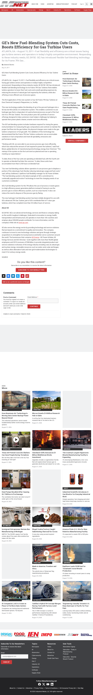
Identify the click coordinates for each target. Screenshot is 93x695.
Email (2, 653)
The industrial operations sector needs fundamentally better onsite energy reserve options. (16, 423)
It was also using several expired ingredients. (43, 535)
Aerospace (67, 449)
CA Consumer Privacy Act (68, 688)
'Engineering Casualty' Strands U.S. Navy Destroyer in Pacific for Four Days (76, 606)
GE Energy (35, 237)
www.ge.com (23, 223)
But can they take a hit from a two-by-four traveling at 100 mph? (15, 458)
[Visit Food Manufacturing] (20, 634)
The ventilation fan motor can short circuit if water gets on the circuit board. (16, 498)
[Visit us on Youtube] (47, 684)
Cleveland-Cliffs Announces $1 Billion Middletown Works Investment (71, 117)
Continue (34, 306)
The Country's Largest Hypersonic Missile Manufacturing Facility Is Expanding (76, 455)
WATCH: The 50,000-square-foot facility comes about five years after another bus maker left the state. (15, 536)
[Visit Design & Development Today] (6, 634)
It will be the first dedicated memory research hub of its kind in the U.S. (44, 419)
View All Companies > (77, 141)
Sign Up (6, 662)
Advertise (29, 688)
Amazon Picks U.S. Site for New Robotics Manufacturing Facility (75, 530)
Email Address (33, 297)
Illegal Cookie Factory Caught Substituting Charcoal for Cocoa (44, 530)
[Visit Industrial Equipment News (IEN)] (33, 634)
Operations (37, 409)
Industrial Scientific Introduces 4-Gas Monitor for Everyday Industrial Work (76, 494)
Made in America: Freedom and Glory (44, 567)
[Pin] (22, 276)
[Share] (8, 276)
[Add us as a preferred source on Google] (27, 276)
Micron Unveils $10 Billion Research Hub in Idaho (70, 93)
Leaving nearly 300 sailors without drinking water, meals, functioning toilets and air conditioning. (77, 613)
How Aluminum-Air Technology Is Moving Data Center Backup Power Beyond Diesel (71, 81)
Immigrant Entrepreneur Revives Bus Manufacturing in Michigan (16, 530)
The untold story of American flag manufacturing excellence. (43, 572)
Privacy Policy (38, 688)
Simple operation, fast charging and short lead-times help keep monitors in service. (76, 500)
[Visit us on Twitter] (43, 684)
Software (6, 600)
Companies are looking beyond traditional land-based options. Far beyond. (15, 609)
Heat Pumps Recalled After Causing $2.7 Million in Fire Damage (15, 493)
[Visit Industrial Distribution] (59, 635)
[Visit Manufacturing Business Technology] (86, 634)
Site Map (80, 688)
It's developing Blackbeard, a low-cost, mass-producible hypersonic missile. (75, 461)
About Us (12, 688)
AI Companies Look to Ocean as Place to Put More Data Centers (14, 605)
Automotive (37, 449)
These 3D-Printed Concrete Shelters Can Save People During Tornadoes (71, 105)
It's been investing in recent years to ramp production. (76, 574)
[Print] (3, 276)
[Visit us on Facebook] (39, 684)
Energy (5, 409)
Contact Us (20, 688)
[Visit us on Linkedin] (52, 684)
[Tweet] (18, 276)
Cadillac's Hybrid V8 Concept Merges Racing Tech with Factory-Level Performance (46, 606)
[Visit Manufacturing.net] (73, 635)
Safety (66, 488)
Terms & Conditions (51, 688)
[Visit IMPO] (46, 634)
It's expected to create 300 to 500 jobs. (75, 534)
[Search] (86, 4)
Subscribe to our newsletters (31, 270)
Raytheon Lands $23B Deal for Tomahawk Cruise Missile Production (74, 568)
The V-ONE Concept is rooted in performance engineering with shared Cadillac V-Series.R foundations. (44, 613)
